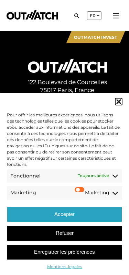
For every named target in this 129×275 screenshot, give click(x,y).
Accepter (64, 214)
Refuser (65, 233)
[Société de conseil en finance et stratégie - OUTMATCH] (32, 15)
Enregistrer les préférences (64, 252)
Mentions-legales (64, 266)
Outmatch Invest (95, 37)
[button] (118, 101)
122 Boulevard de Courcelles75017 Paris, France (67, 86)
